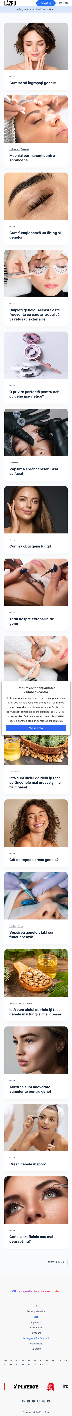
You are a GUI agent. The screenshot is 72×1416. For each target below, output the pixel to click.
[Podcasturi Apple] (43, 1401)
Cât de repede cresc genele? (34, 860)
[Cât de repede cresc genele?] (36, 823)
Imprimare (36, 1322)
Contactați (36, 1327)
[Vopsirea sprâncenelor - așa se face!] (36, 432)
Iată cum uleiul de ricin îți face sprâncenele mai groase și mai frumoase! (35, 782)
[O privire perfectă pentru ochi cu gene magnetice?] (36, 355)
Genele (12, 76)
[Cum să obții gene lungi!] (36, 509)
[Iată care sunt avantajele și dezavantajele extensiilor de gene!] (36, 659)
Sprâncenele (14, 149)
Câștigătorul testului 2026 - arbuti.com (36, 9)
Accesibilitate (36, 1343)
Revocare (36, 1333)
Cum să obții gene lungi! (30, 546)
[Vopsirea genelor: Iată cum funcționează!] (36, 895)
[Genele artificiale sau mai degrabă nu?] (36, 1200)
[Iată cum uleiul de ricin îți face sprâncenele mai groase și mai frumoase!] (36, 741)
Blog (36, 1317)
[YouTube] (48, 1401)
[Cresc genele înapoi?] (36, 1127)
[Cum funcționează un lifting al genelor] (36, 196)
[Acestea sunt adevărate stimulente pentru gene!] (36, 1050)
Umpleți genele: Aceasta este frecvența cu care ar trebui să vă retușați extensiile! (34, 314)
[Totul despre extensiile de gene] (36, 582)
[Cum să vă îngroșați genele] (36, 46)
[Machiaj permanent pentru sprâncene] (36, 119)
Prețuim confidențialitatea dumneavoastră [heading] (36, 690)
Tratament (25, 149)
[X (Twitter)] (28, 1401)
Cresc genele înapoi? (27, 1164)
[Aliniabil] (38, 1401)
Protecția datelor (36, 1311)
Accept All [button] (36, 727)
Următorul (55, 1262)
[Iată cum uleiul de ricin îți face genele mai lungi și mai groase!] (36, 973)
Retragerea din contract (36, 1338)
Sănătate (12, 926)
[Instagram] (33, 1401)
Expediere (36, 1349)
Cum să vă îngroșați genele (32, 83)
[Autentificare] (66, 3)
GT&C (36, 1306)
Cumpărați (46, 3)
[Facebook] (23, 1401)
